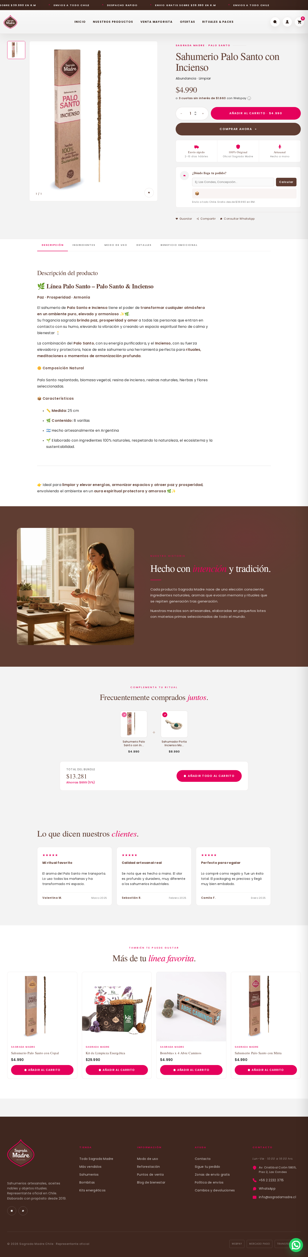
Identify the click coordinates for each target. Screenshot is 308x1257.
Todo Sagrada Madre (96, 1159)
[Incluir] (164, 714)
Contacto (203, 1159)
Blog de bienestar (151, 1182)
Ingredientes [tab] (83, 245)
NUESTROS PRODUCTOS (113, 22)
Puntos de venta (150, 1174)
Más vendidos (90, 1166)
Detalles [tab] (144, 245)
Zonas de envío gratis (212, 1174)
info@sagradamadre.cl (277, 1197)
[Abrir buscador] (275, 22)
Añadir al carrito (44, 1070)
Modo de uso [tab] (115, 245)
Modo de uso (147, 1159)
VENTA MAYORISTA (156, 22)
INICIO (80, 22)
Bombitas (87, 1182)
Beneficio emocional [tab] (179, 245)
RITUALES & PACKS (218, 22)
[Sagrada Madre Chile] (20, 1155)
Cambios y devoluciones (215, 1190)
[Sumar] (203, 113)
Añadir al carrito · (255, 113)
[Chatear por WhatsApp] (296, 1245)
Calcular (286, 182)
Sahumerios (89, 1174)
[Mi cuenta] (287, 22)
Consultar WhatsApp (239, 219)
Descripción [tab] (52, 245)
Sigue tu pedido (207, 1166)
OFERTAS (187, 22)
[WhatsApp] (23, 1210)
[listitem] (16, 50)
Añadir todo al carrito (211, 776)
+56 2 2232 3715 (271, 1180)
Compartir (208, 219)
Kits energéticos (92, 1190)
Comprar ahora (236, 129)
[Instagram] (11, 1210)
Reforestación (148, 1166)
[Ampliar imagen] (149, 192)
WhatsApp (267, 1188)
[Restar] (181, 113)
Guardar (185, 219)
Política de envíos (209, 1182)
